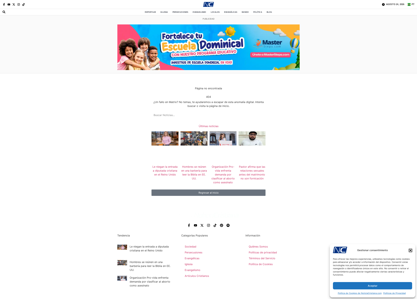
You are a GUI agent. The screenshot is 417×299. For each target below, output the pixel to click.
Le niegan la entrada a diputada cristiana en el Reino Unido (165, 170)
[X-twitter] (13, 4)
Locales (215, 12)
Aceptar (372, 285)
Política (257, 12)
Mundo (245, 12)
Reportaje (150, 12)
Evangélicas (230, 12)
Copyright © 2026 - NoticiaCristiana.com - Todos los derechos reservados (208, 295)
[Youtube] (8, 4)
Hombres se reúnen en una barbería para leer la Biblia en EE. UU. (150, 265)
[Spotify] (228, 225)
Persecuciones (180, 12)
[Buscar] (259, 115)
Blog (269, 12)
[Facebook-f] (4, 4)
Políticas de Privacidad (394, 293)
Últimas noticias (208, 126)
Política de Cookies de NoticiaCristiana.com (360, 293)
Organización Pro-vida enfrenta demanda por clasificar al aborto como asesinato (223, 174)
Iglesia (164, 12)
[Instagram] (18, 4)
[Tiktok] (23, 4)
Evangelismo (199, 12)
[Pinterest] (221, 225)
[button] (410, 250)
